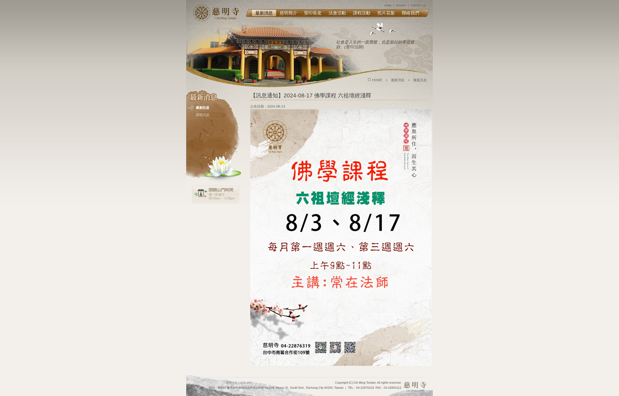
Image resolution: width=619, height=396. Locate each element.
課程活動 (361, 13)
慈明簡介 (288, 13)
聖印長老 (313, 13)
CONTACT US (418, 5)
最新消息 (264, 13)
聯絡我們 (410, 13)
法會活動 (337, 13)
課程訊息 (202, 115)
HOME (387, 5)
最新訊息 (202, 108)
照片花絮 (386, 13)
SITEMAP (401, 5)
